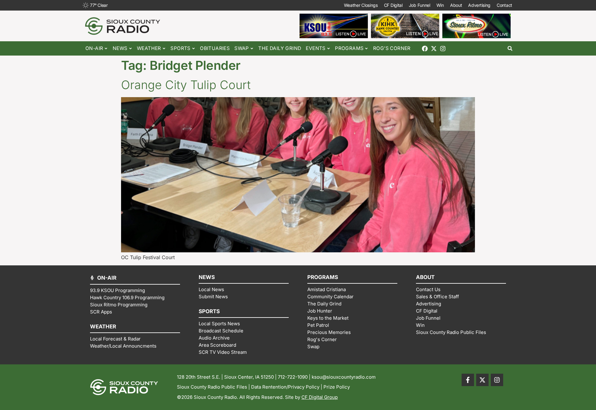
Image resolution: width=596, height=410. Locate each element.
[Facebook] (425, 49)
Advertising (479, 5)
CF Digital (393, 5)
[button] (509, 48)
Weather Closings (361, 5)
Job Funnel (419, 5)
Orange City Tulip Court (186, 85)
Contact (504, 5)
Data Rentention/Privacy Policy (285, 387)
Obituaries (215, 48)
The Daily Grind (279, 48)
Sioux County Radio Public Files (212, 387)
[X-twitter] (434, 49)
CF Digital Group (319, 397)
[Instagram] (443, 49)
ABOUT (425, 277)
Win (440, 5)
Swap (241, 48)
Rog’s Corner (392, 48)
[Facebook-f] (468, 380)
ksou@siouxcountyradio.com (344, 377)
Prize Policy (336, 387)
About (456, 5)
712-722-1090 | (295, 377)
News (120, 48)
